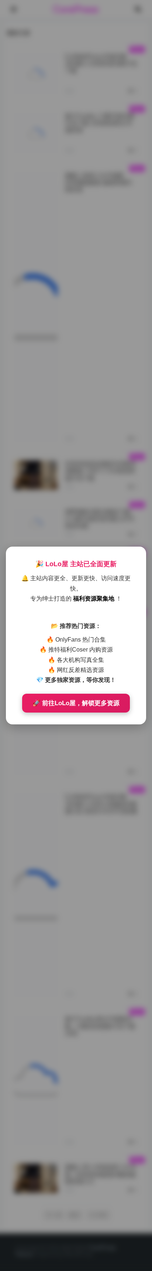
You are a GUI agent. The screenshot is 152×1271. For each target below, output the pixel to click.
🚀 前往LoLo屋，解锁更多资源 (76, 703)
